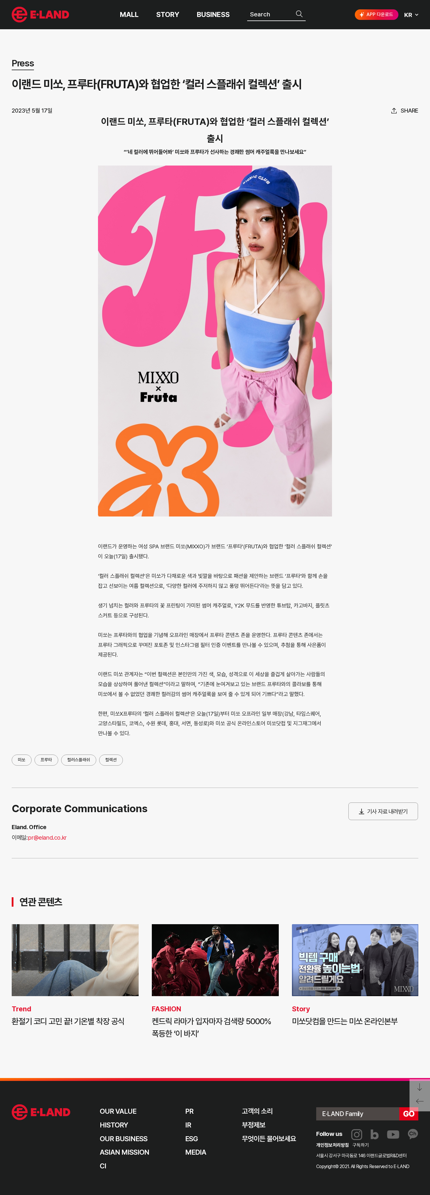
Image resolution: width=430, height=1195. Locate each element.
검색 (300, 14)
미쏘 (21, 759)
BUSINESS (213, 14)
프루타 (46, 759)
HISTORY (114, 1125)
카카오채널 (413, 1134)
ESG (191, 1138)
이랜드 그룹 (41, 1112)
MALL (129, 14)
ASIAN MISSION (124, 1152)
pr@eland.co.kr (47, 837)
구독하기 (360, 1145)
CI (103, 1166)
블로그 (375, 1134)
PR (189, 1111)
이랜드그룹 (41, 15)
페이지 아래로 (420, 1087)
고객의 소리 (257, 1111)
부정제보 (253, 1125)
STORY (167, 14)
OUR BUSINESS (123, 1138)
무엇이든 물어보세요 (269, 1138)
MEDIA (195, 1152)
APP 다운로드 (380, 14)
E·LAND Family (342, 1113)
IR (188, 1125)
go (409, 1114)
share (409, 110)
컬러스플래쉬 (78, 759)
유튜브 (393, 1134)
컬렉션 (111, 759)
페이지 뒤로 (420, 1103)
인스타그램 (356, 1134)
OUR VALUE (118, 1111)
